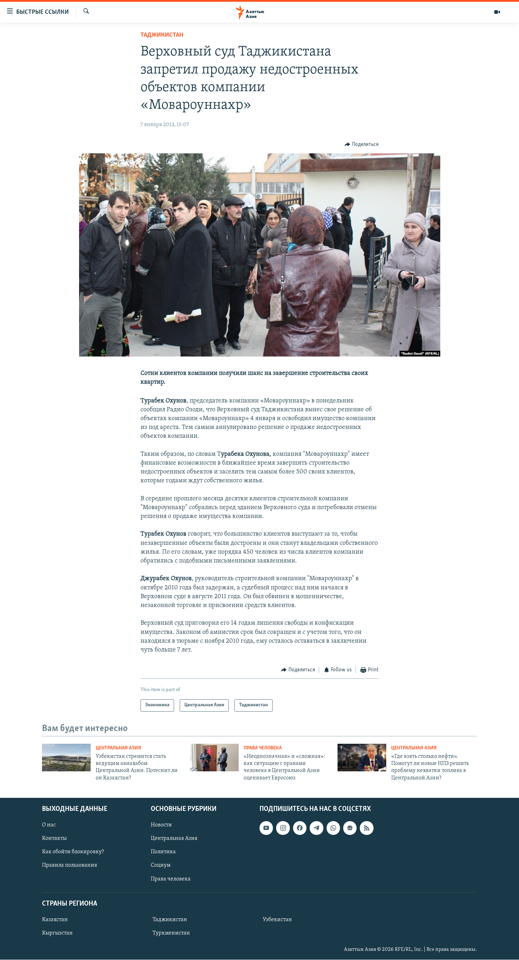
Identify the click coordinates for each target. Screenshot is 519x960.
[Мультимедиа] (497, 12)
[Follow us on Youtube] (266, 828)
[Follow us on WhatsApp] (333, 828)
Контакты (54, 839)
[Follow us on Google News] (350, 828)
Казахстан (55, 920)
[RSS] (366, 828)
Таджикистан (162, 35)
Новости (161, 825)
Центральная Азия (118, 748)
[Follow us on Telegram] (316, 828)
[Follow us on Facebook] (299, 828)
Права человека (263, 748)
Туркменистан (171, 933)
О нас (49, 825)
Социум (161, 865)
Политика (163, 852)
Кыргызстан (57, 933)
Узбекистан (277, 920)
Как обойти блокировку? (73, 852)
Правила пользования (69, 865)
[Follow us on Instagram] (283, 828)
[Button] (361, 144)
